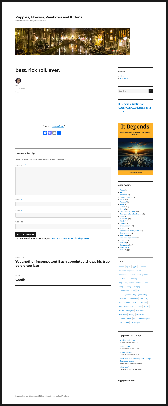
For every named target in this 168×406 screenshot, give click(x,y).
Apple (122, 200)
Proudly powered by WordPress (58, 396)
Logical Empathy (126, 352)
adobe (121, 267)
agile (128, 267)
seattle (121, 311)
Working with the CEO (128, 340)
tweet (122, 250)
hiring (129, 287)
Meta (122, 216)
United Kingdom (144, 319)
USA (120, 323)
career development (126, 271)
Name (18, 200)
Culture (122, 207)
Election (122, 279)
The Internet (124, 247)
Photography (125, 226)
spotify (131, 315)
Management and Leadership (130, 214)
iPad (133, 291)
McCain (134, 303)
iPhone (140, 291)
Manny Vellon (125, 346)
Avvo (122, 204)
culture (132, 275)
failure (138, 283)
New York (143, 303)
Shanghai (130, 311)
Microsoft (123, 219)
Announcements (126, 197)
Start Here (124, 79)
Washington (135, 323)
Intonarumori (124, 291)
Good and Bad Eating (127, 212)
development (142, 275)
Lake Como (123, 299)
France (146, 283)
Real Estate (124, 236)
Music (122, 221)
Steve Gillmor (58, 126)
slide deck (140, 311)
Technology (124, 245)
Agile (122, 192)
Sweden (123, 243)
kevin (17, 85)
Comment (20, 165)
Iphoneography (125, 295)
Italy (134, 295)
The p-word (124, 367)
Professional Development (129, 231)
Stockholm (140, 315)
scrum (146, 307)
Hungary (137, 287)
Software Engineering (128, 238)
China (139, 271)
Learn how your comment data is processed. (71, 238)
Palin (140, 307)
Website (19, 222)
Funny (17, 92)
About (122, 76)
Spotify (122, 240)
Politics (122, 228)
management (124, 303)
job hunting (142, 295)
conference (123, 275)
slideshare (123, 315)
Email (18, 211)
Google (121, 287)
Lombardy (144, 299)
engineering (132, 279)
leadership (134, 299)
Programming (125, 233)
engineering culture (126, 283)
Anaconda (123, 195)
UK (134, 319)
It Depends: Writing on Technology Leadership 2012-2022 (135, 108)
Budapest (142, 267)
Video (126, 323)
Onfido (122, 224)
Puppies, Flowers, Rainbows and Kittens (48, 17)
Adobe (122, 190)
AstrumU (123, 202)
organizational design (127, 307)
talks (129, 319)
